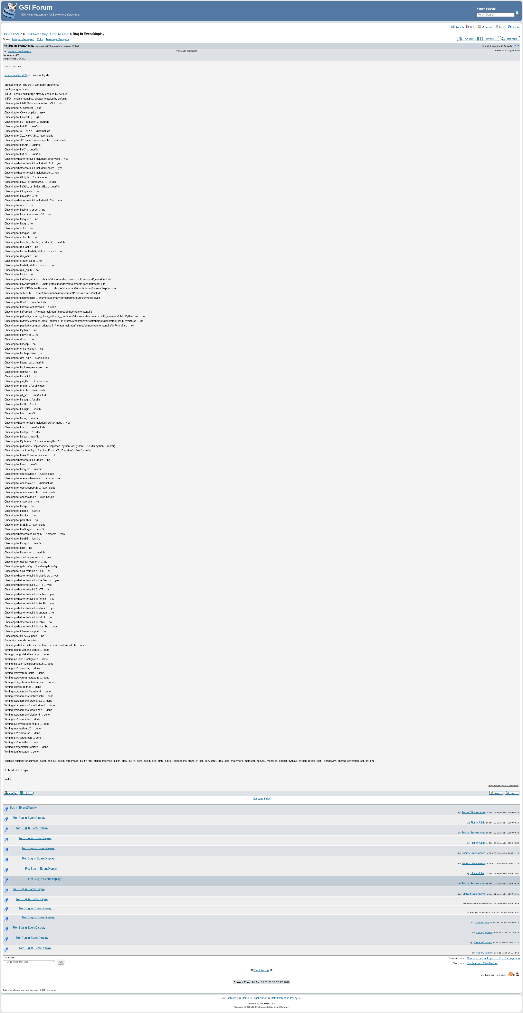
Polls (40, 39)
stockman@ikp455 (15, 75)
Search (459, 27)
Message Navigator (57, 39)
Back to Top (261, 970)
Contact (230, 998)
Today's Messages (23, 39)
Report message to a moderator (503, 785)
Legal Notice (260, 998)
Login (501, 27)
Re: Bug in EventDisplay (18, 45)
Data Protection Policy (284, 998)
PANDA (17, 34)
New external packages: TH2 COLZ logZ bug (493, 958)
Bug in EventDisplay (23, 807)
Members (487, 27)
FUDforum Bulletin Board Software (272, 1007)
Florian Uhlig (477, 822)
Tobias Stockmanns (19, 51)
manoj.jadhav (484, 932)
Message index (261, 798)
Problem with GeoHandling (482, 963)
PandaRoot (32, 34)
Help (472, 27)
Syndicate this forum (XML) (493, 975)
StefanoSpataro (483, 942)
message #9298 (43, 46)
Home (515, 27)
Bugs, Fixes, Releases (55, 34)
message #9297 (70, 46)
